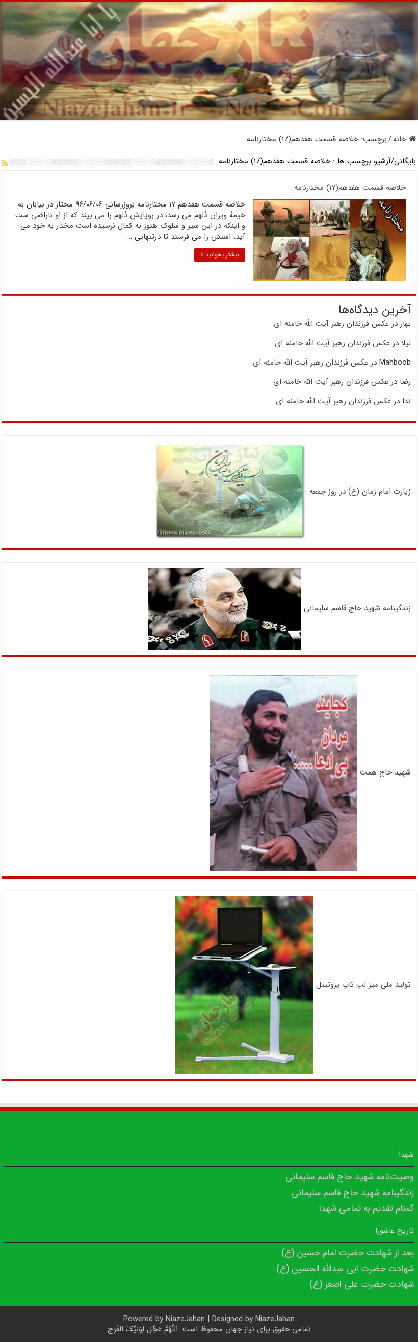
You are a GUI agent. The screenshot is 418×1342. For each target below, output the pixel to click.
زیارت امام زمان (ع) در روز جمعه (360, 492)
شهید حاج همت (385, 772)
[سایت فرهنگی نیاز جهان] (209, 61)
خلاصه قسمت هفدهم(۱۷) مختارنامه (350, 188)
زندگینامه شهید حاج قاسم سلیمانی (357, 609)
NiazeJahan (185, 1319)
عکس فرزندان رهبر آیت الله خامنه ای (331, 324)
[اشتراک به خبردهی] (5, 163)
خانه (401, 139)
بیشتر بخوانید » (219, 255)
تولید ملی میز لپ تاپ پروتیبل (363, 984)
